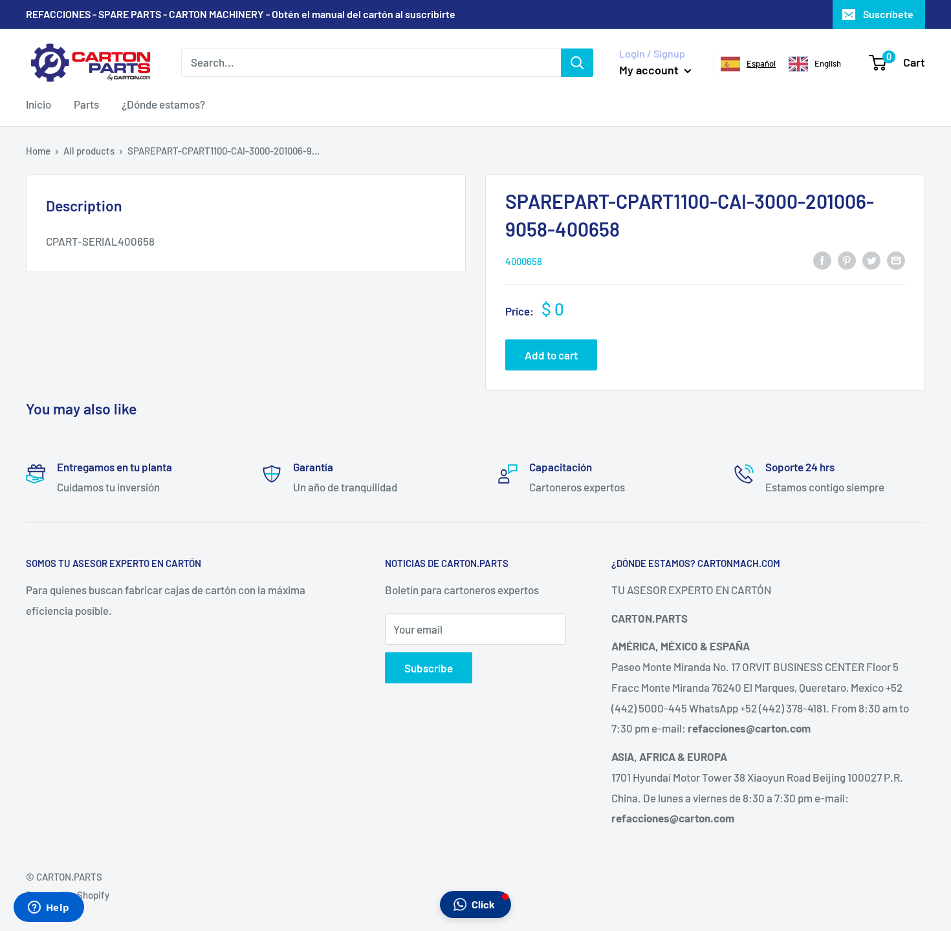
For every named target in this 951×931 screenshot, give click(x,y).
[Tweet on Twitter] (871, 260)
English (827, 63)
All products (89, 150)
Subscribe (428, 667)
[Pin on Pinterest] (847, 260)
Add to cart (551, 354)
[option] (814, 64)
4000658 (523, 261)
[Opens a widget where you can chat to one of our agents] (48, 908)
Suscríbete (888, 14)
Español (761, 63)
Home (38, 150)
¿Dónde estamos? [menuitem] (163, 104)
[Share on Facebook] (822, 260)
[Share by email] (896, 260)
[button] (475, 904)
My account (650, 70)
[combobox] (748, 64)
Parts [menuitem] (86, 104)
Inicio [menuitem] (38, 104)
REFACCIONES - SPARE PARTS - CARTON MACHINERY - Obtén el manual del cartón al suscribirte (240, 14)
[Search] (577, 62)
